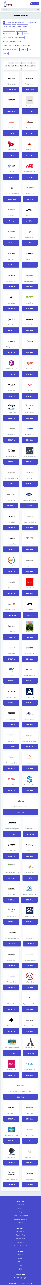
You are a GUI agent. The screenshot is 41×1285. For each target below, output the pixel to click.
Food (29, 49)
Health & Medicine (8, 30)
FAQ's (20, 1223)
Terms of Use (20, 1235)
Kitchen (26, 34)
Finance (5, 53)
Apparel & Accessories (14, 22)
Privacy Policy (20, 1231)
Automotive (7, 26)
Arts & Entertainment (29, 22)
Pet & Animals (19, 37)
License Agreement (20, 1219)
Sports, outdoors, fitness (11, 45)
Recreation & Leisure (9, 34)
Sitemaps (20, 1242)
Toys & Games (25, 45)
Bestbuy (20, 1258)
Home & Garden (21, 30)
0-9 (20, 68)
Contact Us (20, 1208)
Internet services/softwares (12, 41)
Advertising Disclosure (20, 1215)
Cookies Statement (20, 1246)
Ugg (20, 1265)
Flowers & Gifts (22, 26)
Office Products (8, 37)
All (4, 22)
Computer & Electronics (10, 49)
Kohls (20, 1269)
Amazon (20, 1254)
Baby (14, 26)
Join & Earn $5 (35, 4)
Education (23, 49)
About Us (20, 1204)
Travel (20, 34)
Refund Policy (20, 1238)
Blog (20, 1212)
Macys (20, 1262)
